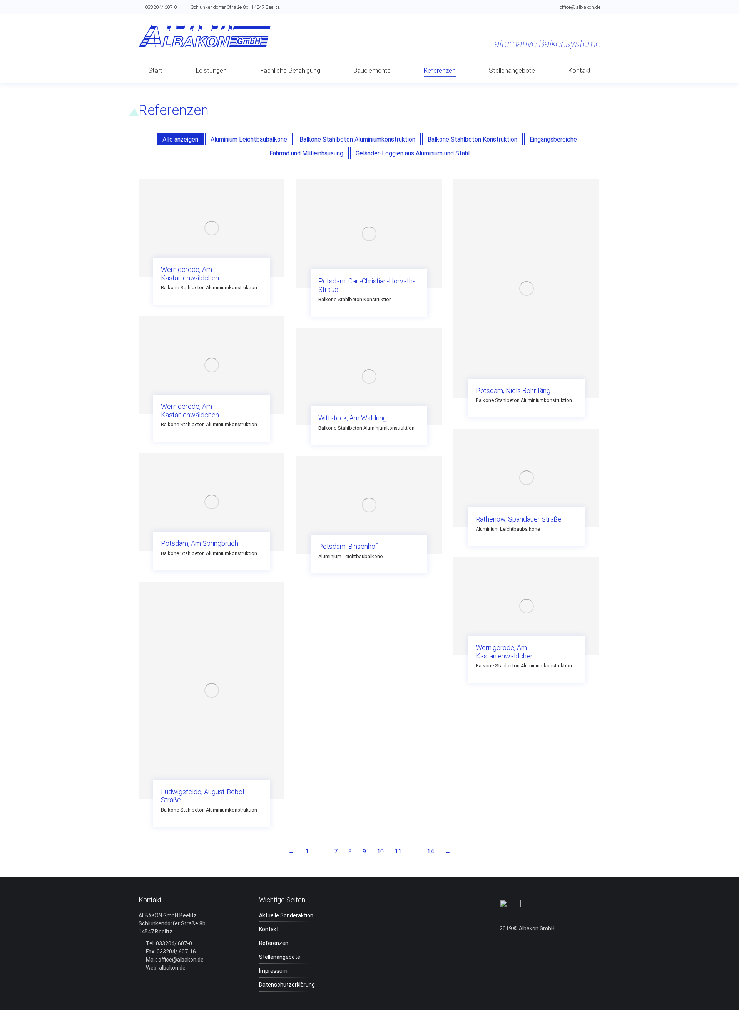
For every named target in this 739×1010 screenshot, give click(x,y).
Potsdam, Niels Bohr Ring (513, 391)
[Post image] (211, 228)
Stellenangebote (279, 957)
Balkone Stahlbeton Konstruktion (472, 139)
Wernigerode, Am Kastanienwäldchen (190, 273)
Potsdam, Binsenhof (348, 546)
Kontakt (269, 929)
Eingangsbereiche (553, 139)
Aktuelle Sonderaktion (286, 915)
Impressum (273, 971)
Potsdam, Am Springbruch (199, 543)
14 (430, 851)
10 (380, 851)
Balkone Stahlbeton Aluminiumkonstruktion (357, 139)
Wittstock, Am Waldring (352, 418)
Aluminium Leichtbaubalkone (249, 139)
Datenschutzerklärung (287, 985)
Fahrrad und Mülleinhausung (306, 153)
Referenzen (273, 943)
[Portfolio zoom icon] (211, 218)
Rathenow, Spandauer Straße (519, 519)
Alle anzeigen (180, 139)
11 (398, 851)
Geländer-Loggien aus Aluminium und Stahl (413, 153)
